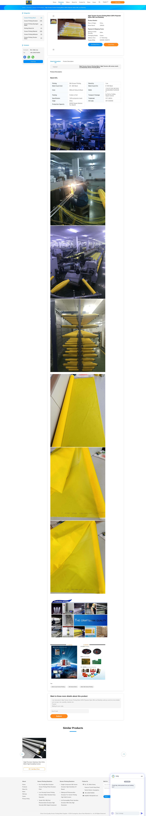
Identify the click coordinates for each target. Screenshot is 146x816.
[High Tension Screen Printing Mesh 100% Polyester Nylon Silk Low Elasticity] (71, 29)
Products (24, 787)
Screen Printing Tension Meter (33, 38)
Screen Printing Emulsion (33, 20)
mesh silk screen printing (87, 686)
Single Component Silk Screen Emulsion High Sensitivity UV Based (69, 787)
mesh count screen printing (58, 686)
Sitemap (24, 794)
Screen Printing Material (33, 31)
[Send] (141, 813)
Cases (24, 796)
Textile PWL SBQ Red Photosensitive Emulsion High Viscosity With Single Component (47, 803)
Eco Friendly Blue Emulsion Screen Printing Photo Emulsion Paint (47, 787)
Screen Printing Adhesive (33, 34)
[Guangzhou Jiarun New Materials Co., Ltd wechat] (33, 57)
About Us (24, 789)
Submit (59, 716)
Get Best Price (95, 44)
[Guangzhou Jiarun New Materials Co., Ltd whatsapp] (28, 57)
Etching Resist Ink (33, 28)
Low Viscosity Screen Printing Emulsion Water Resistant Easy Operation (47, 795)
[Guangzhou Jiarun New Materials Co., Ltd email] (24, 57)
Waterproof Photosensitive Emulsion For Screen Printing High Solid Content (69, 795)
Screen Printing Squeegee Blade (33, 24)
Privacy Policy (26, 798)
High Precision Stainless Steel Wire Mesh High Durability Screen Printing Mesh (34, 764)
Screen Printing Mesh (33, 17)
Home (24, 784)
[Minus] (142, 776)
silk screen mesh (73, 686)
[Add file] (112, 813)
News (23, 791)
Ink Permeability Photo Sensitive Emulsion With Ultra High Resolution (69, 803)
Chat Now (117, 2)
